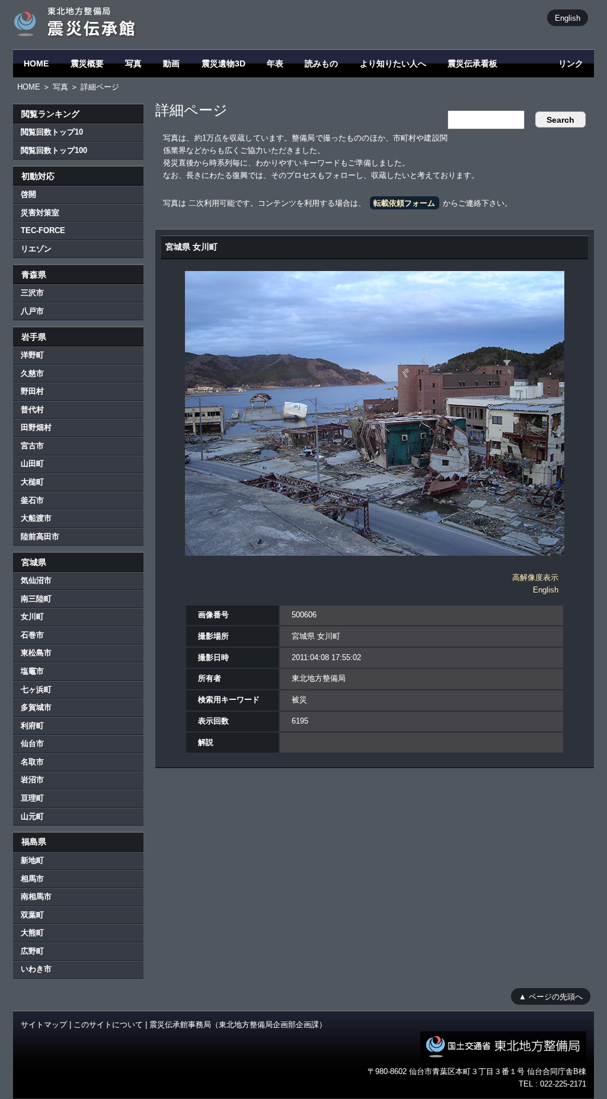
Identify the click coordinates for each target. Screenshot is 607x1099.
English (567, 17)
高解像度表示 (535, 577)
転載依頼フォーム (404, 203)
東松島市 (36, 652)
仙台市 (32, 743)
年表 (275, 63)
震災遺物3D (223, 63)
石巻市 (32, 634)
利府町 (32, 725)
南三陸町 (36, 598)
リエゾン (36, 248)
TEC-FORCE (43, 230)
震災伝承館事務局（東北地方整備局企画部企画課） (238, 1024)
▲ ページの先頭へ (551, 996)
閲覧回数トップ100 (54, 150)
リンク (570, 63)
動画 (171, 63)
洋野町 (32, 355)
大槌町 (32, 481)
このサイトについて (108, 1024)
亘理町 (32, 798)
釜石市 (32, 500)
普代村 (32, 409)
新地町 (32, 860)
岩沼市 (32, 779)
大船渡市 (36, 518)
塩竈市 (32, 671)
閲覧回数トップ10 (52, 132)
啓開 (28, 194)
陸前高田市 (40, 536)
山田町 (32, 463)
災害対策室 (40, 212)
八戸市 (32, 311)
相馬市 (32, 878)
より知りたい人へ (393, 63)
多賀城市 (36, 707)
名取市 (32, 761)
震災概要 (87, 63)
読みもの (321, 63)
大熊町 (32, 932)
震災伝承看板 (472, 63)
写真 (133, 63)
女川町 (32, 616)
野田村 (32, 391)
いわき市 (36, 968)
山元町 (32, 816)
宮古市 (32, 445)
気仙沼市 (36, 580)
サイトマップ (44, 1024)
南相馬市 (36, 896)
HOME (36, 63)
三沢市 (32, 292)
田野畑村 (36, 427)
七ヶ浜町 (36, 689)
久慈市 (32, 373)
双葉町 (32, 914)
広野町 (32, 951)
